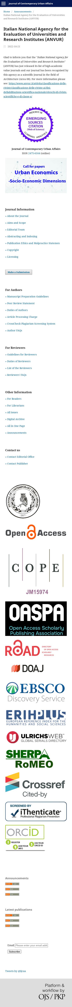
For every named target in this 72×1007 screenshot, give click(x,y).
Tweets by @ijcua (15, 971)
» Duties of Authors (16, 310)
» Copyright (12, 250)
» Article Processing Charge (21, 316)
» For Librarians (14, 405)
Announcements (22, 11)
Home (6, 11)
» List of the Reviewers (18, 368)
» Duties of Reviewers (17, 361)
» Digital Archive (15, 419)
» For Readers (13, 398)
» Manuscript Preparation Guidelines (27, 296)
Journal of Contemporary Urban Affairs (31, 3)
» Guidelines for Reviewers (21, 354)
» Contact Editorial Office (19, 456)
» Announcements (15, 432)
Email (11, 945)
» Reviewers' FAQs (15, 374)
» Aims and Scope (15, 222)
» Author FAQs (13, 330)
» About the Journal (16, 216)
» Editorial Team (15, 229)
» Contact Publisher (16, 463)
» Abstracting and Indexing (21, 236)
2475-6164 (34, 153)
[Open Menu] (3, 3)
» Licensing (11, 256)
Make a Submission (19, 272)
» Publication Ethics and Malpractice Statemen (32, 243)
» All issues (12, 412)
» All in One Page (15, 426)
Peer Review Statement (21, 303)
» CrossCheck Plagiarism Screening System (30, 323)
